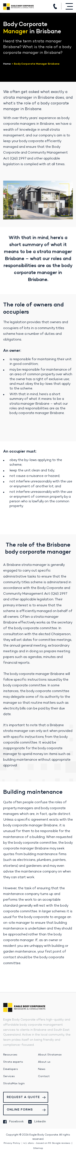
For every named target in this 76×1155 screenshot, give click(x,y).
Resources (10, 1055)
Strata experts (13, 1062)
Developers (10, 1069)
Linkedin (40, 1122)
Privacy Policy (12, 1143)
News (41, 1069)
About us (44, 1062)
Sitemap (38, 1148)
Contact (44, 1076)
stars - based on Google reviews (46, 1143)
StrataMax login (14, 1084)
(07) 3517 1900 (55, 6)
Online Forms (20, 1110)
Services (9, 1076)
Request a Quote (23, 1097)
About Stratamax (50, 1055)
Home (7, 64)
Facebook (16, 1122)
